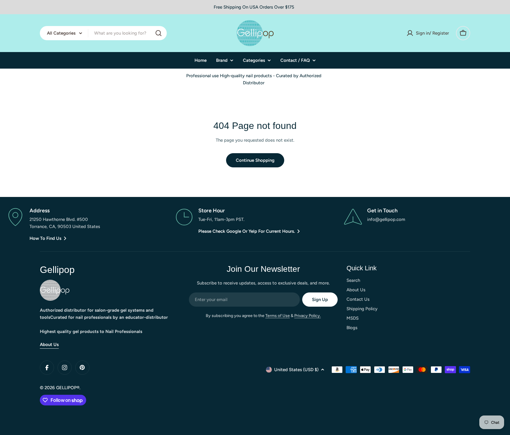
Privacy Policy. (307, 315)
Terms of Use (277, 315)
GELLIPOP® (67, 387)
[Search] (158, 33)
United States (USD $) (296, 369)
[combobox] (103, 33)
